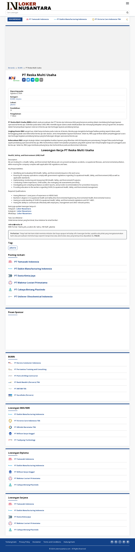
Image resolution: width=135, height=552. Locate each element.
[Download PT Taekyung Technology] (10, 440)
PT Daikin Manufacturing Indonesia (64, 19)
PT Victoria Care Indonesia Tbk (100, 19)
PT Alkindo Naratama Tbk (25, 427)
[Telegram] (32, 80)
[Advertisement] (67, 47)
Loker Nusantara (23, 209)
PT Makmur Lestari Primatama (30, 282)
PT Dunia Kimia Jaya (24, 275)
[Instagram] (120, 542)
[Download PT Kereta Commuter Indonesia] (10, 363)
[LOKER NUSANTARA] (29, 6)
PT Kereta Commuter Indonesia (27, 363)
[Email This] (41, 80)
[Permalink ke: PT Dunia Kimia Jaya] (10, 275)
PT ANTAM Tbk (20, 389)
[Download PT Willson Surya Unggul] (10, 433)
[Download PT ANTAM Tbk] (10, 389)
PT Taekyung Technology (24, 440)
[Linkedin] (124, 542)
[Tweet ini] (28, 80)
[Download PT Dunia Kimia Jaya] (10, 517)
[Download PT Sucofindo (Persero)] (10, 395)
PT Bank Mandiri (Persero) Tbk (27, 382)
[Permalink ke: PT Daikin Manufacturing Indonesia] (10, 268)
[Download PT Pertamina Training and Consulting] (10, 369)
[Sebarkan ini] (24, 80)
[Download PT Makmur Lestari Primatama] (10, 478)
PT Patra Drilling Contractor (26, 376)
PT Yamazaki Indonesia (31, 19)
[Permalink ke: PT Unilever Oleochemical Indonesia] (10, 296)
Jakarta (12, 104)
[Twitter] (116, 542)
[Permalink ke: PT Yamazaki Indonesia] (10, 261)
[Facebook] (112, 542)
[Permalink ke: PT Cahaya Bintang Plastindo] (10, 289)
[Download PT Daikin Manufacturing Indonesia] (10, 414)
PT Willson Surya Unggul (24, 433)
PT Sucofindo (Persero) (23, 395)
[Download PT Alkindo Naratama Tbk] (10, 427)
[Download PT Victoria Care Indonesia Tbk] (10, 420)
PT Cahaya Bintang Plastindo (29, 289)
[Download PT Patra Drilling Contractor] (10, 376)
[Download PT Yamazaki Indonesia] (10, 459)
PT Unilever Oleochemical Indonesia (33, 296)
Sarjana (18, 99)
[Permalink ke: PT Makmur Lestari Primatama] (10, 282)
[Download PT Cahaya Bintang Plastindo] (10, 485)
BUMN (12, 99)
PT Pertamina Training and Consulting (30, 369)
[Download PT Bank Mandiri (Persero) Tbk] (10, 382)
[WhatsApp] (37, 80)
